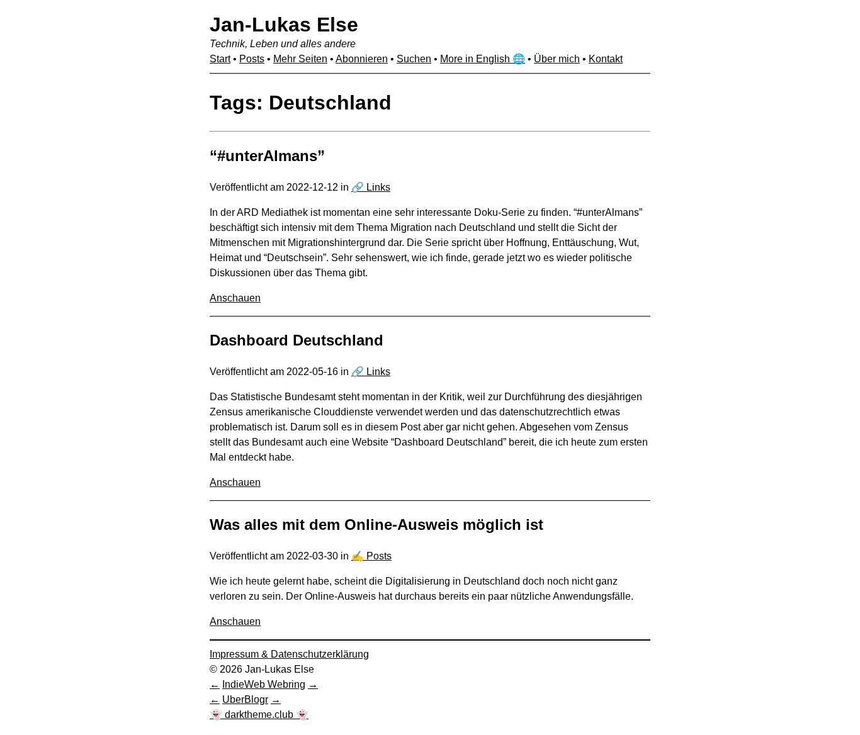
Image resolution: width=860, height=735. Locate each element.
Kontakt (606, 58)
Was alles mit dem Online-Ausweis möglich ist (376, 524)
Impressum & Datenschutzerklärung (289, 654)
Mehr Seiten (300, 58)
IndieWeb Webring (263, 684)
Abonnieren (362, 58)
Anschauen (235, 298)
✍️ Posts (371, 556)
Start (220, 58)
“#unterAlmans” (267, 155)
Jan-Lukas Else (284, 24)
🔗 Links (370, 187)
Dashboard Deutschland (296, 340)
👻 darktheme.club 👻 (259, 714)
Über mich (557, 58)
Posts (251, 58)
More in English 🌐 (482, 58)
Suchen (414, 58)
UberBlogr (245, 699)
